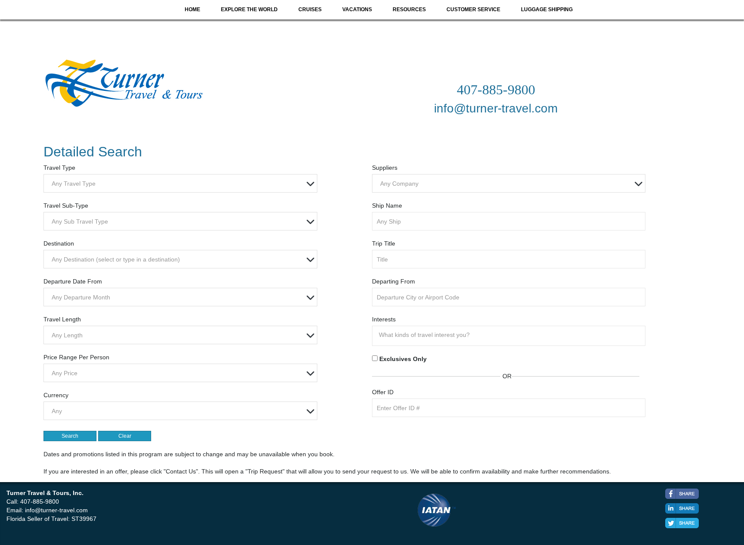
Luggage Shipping (547, 9)
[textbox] (182, 183)
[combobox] (180, 183)
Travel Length (62, 319)
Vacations (357, 9)
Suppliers (384, 167)
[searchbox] (511, 334)
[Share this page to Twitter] (682, 523)
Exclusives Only (403, 358)
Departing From (393, 281)
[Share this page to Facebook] (682, 494)
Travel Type (59, 167)
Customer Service (473, 9)
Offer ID (383, 392)
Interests (384, 319)
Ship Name (387, 205)
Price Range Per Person (76, 357)
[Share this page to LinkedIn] (682, 508)
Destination (58, 243)
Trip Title (383, 243)
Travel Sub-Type (65, 205)
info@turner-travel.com (56, 510)
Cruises (310, 9)
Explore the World (249, 9)
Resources (409, 9)
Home (192, 9)
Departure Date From (72, 281)
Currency (55, 395)
